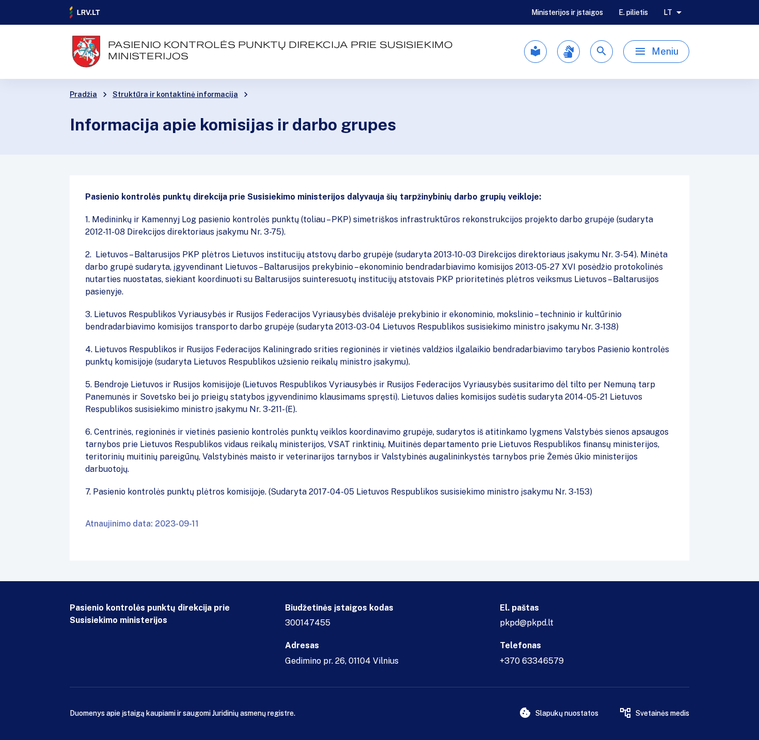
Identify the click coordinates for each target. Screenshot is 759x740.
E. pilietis (633, 12)
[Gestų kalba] (568, 51)
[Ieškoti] (601, 51)
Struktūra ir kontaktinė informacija (175, 94)
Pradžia (83, 94)
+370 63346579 (532, 661)
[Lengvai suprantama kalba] (535, 51)
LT (667, 12)
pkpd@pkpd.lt (527, 623)
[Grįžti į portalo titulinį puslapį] (85, 12)
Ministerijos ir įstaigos (567, 12)
